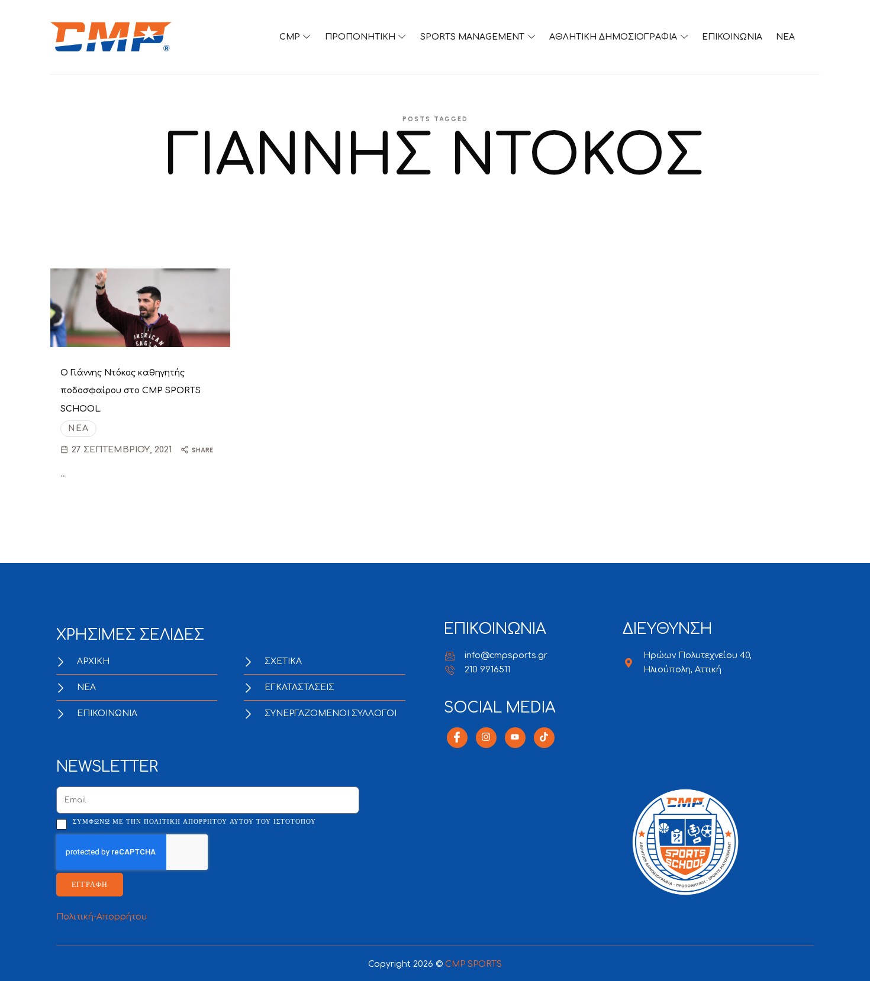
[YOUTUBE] (515, 737)
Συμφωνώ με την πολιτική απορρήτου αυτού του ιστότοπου (194, 821)
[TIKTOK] (544, 737)
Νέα (78, 428)
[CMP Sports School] (111, 37)
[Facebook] (457, 737)
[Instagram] (486, 737)
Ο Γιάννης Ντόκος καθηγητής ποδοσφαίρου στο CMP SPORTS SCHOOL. (130, 391)
